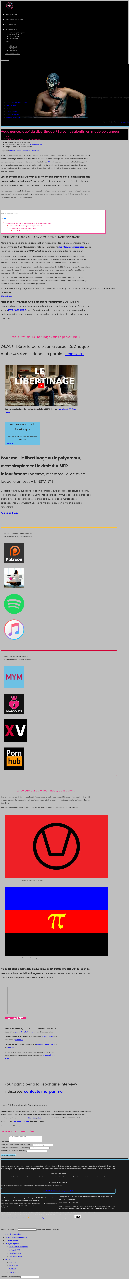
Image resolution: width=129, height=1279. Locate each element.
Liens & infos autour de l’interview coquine (26, 231)
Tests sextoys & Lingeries (18, 1247)
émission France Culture (45, 1044)
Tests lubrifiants (15, 1253)
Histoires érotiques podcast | (16, 1237)
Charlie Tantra (5, 1218)
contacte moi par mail (44, 1091)
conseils (12, 151)
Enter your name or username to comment (17, 1145)
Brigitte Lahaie (47, 1037)
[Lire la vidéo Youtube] (41, 385)
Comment (5, 1142)
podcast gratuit (21, 1032)
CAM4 (50, 162)
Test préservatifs (15, 1256)
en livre (33, 1032)
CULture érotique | (12, 1240)
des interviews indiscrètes (71, 247)
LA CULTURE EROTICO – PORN (16, 102)
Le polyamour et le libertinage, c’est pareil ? (23, 228)
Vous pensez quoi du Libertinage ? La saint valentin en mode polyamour (24, 139)
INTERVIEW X (10, 108)
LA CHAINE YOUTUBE (21, 1121)
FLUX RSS (24, 1218)
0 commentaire (36, 145)
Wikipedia (19, 1040)
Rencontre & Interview (30, 151)
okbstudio (125, 122)
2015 (29, 1118)
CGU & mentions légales (39, 1218)
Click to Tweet (6, 296)
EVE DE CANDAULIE (17, 310)
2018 (39, 1118)
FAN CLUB (12, 1269)
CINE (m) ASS (11, 105)
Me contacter (16, 1218)
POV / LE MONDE (11, 111)
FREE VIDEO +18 (14, 1272)
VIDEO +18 (12, 1263)
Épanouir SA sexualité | (13, 1234)
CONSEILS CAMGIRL (13, 114)
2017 (34, 1118)
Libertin (18, 151)
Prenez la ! (74, 353)
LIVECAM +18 (13, 1266)
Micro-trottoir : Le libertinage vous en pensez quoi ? (26, 226)
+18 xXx (7, 1259)
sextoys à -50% (14, 1250)
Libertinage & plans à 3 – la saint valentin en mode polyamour (28, 223)
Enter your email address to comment (15, 1148)
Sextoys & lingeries (12, 1244)
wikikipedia (11, 1048)
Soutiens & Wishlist (13, 117)
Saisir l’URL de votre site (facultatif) (14, 1151)
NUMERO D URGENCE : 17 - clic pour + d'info (58, 1191)
